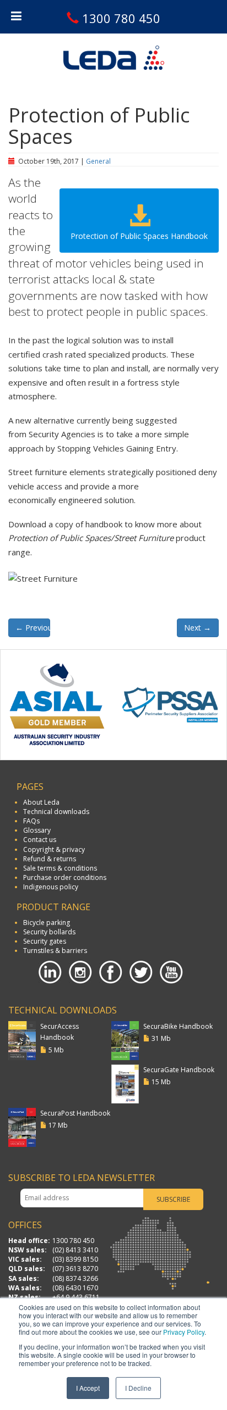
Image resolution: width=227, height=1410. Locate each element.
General (98, 161)
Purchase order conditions (64, 877)
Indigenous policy (50, 886)
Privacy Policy (183, 1331)
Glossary (37, 830)
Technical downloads (56, 811)
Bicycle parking (46, 922)
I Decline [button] (138, 1387)
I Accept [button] (88, 1387)
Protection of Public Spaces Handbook (139, 236)
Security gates (44, 941)
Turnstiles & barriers (55, 950)
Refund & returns (49, 858)
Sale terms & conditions (60, 868)
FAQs (31, 821)
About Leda (41, 802)
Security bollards (49, 932)
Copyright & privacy (54, 849)
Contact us (39, 839)
